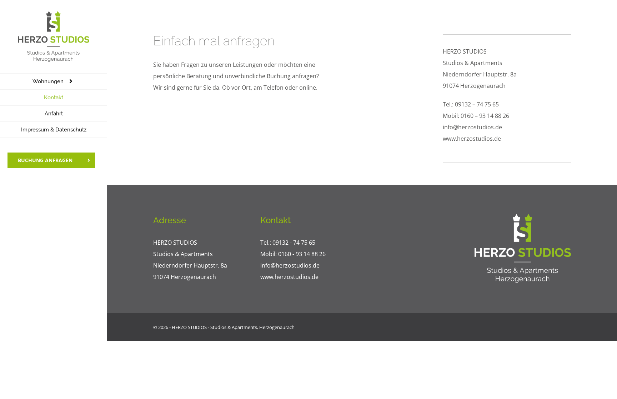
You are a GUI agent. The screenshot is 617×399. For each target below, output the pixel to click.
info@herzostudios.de (472, 127)
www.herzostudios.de (472, 139)
